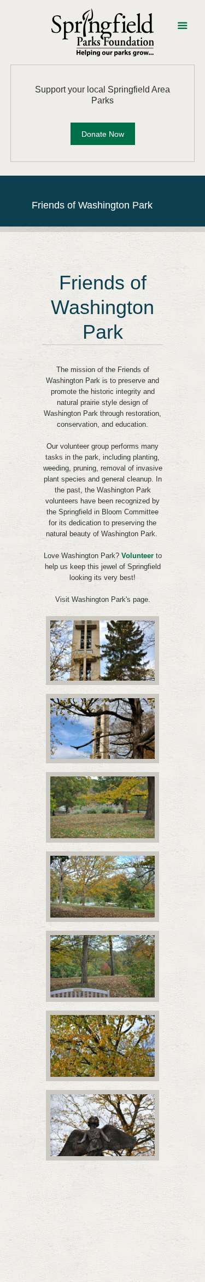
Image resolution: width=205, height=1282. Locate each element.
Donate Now (102, 134)
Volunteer (137, 556)
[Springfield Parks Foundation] (102, 32)
